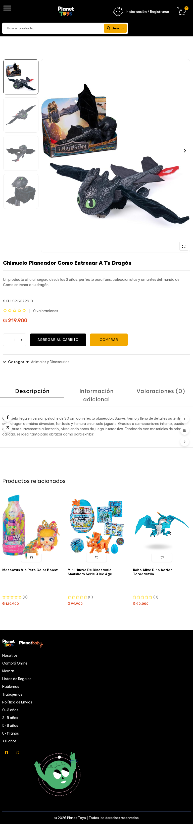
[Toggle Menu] (7, 8)
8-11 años (10, 733)
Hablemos (10, 686)
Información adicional (96, 395)
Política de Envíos (17, 702)
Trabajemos (12, 694)
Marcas (8, 671)
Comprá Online (14, 663)
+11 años (9, 741)
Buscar (118, 28)
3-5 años (10, 718)
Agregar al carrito (58, 340)
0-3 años (10, 710)
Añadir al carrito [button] (31, 557)
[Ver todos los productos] (184, 430)
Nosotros (10, 655)
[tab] (32, 395)
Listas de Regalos (16, 679)
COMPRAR (109, 340)
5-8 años (10, 725)
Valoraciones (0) (160, 391)
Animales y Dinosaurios (50, 362)
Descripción (32, 391)
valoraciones (45, 311)
